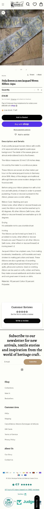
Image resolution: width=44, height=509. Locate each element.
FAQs (7, 413)
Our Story (8, 455)
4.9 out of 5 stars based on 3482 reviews (22, 490)
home (4, 75)
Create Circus (34, 478)
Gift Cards (8, 429)
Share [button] (32, 75)
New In (7, 393)
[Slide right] (26, 69)
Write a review (22, 321)
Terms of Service (11, 434)
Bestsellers (9, 399)
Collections (9, 388)
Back (40, 75)
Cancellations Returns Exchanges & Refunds (22, 424)
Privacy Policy (10, 440)
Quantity (6, 90)
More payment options (22, 129)
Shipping (13, 99)
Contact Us (9, 460)
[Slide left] (16, 69)
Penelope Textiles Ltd (18, 478)
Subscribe (32, 362)
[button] (3, 4)
